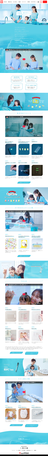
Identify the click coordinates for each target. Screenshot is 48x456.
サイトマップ (13, 450)
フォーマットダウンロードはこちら (31, 353)
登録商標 (35, 450)
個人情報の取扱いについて (30, 450)
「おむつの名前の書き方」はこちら (31, 426)
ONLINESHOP (41, 2)
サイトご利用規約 (18, 450)
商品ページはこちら (24, 182)
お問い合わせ (45, 1)
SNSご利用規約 (23, 450)
